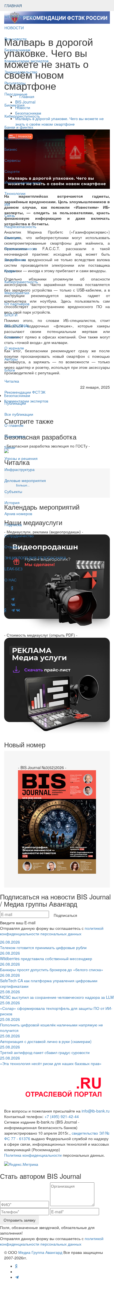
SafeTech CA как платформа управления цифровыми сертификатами (48, 980)
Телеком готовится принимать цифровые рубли (43, 944)
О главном (14, 425)
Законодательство (20, 72)
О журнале (14, 348)
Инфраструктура (19, 469)
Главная (11, 337)
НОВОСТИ (14, 27)
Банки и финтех (18, 127)
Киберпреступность (22, 116)
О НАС (10, 579)
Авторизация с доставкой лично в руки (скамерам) (46, 1038)
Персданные (15, 94)
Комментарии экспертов (26, 60)
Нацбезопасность (20, 226)
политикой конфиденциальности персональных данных (51, 930)
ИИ (7, 204)
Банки (9, 447)
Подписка (13, 524)
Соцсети (12, 171)
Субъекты (13, 491)
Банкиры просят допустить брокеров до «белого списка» (51, 966)
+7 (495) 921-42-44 (62, 1116)
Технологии (14, 193)
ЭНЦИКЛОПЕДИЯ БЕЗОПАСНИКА (35, 557)
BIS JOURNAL (17, 326)
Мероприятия (16, 292)
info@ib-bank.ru (96, 1111)
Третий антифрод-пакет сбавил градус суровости (45, 1049)
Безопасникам (17, 49)
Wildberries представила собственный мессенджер (46, 955)
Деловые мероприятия (25, 480)
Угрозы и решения (21, 458)
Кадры (10, 270)
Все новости (15, 38)
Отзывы (11, 546)
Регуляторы (14, 83)
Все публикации (18, 414)
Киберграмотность (21, 281)
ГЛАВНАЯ (13, 5)
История (12, 502)
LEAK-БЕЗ (13, 568)
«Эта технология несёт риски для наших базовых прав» (51, 1060)
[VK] (18, 610)
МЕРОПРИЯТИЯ (19, 16)
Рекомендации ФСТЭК (24, 392)
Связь (9, 215)
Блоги (9, 370)
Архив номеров (18, 513)
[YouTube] (8, 610)
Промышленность (20, 248)
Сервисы (12, 160)
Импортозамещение (23, 182)
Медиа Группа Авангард (40, 1252)
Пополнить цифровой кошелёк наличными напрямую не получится (51, 1024)
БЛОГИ (10, 314)
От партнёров (16, 303)
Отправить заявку (19, 1220)
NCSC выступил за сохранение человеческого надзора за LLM (57, 994)
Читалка (11, 381)
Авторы (11, 359)
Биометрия (14, 105)
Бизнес (10, 149)
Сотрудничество (19, 535)
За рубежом (15, 259)
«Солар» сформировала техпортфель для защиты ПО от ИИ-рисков (56, 1008)
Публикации (15, 403)
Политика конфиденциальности (33, 1155)
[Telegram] (13, 610)
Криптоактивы (17, 138)
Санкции (12, 237)
